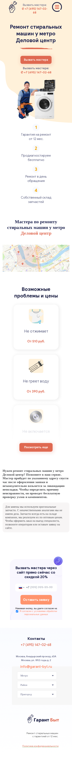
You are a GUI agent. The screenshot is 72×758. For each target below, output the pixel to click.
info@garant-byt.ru (36, 667)
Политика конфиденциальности (40, 746)
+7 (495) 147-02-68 (36, 645)
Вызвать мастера (36, 60)
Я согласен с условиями (38, 613)
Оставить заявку (36, 600)
